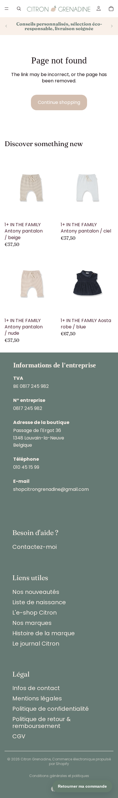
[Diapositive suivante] (111, 26)
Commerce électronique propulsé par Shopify (80, 761)
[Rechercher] (19, 8)
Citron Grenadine (36, 759)
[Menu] (6, 8)
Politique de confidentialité (50, 709)
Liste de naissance (39, 602)
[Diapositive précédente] (6, 26)
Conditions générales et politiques (59, 775)
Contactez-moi (34, 547)
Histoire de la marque (43, 633)
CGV (18, 736)
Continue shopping (59, 102)
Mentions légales (37, 698)
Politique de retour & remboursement (41, 722)
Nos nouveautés (35, 592)
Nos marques (32, 623)
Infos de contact (36, 688)
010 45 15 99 (26, 467)
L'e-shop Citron (34, 613)
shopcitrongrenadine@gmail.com (51, 489)
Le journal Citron (35, 644)
